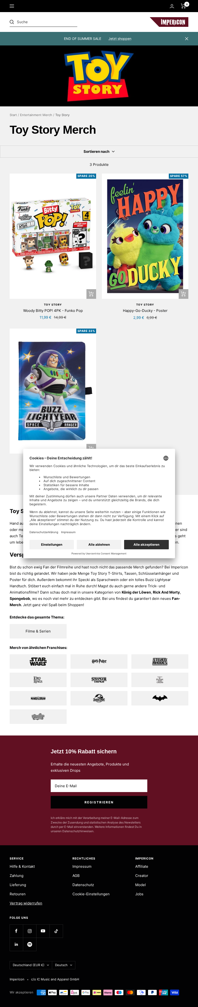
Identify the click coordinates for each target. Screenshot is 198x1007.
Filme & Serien (38, 631)
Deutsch (61, 965)
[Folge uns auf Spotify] (29, 944)
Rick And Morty (166, 592)
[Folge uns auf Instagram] (29, 931)
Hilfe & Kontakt (22, 866)
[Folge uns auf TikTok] (56, 931)
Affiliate (141, 866)
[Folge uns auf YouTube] (43, 931)
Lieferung (18, 884)
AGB (76, 875)
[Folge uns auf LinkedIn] (16, 944)
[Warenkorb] (183, 6)
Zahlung (16, 875)
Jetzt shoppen (119, 39)
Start (13, 115)
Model (140, 884)
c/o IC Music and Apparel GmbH (55, 979)
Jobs (139, 894)
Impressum (82, 866)
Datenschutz (83, 884)
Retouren (18, 894)
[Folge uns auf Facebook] (16, 931)
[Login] (172, 6)
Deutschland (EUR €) (28, 965)
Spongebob (20, 598)
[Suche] (43, 22)
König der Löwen (136, 592)
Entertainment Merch (36, 115)
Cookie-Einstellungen (91, 894)
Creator (141, 875)
